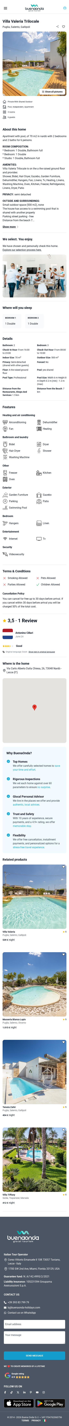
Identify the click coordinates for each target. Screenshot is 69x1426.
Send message (34, 1355)
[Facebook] (5, 1392)
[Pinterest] (31, 1392)
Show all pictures (54, 91)
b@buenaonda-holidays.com (24, 1307)
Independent (18, 107)
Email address (13, 1324)
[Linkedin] (24, 1392)
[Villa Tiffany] (34, 1159)
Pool (10, 107)
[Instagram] (43, 1392)
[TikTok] (11, 1392)
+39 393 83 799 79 (18, 1302)
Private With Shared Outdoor (20, 102)
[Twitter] (18, 1392)
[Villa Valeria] (34, 897)
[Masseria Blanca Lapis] (34, 984)
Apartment (29, 107)
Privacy (36, 1420)
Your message (13, 1335)
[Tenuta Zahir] (34, 1072)
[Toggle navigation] (5, 8)
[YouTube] (37, 1392)
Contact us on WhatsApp (22, 1312)
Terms (25, 1420)
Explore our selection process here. (22, 249)
